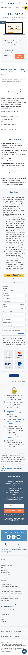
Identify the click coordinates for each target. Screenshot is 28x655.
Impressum (9, 631)
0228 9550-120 (6, 549)
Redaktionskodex (5, 612)
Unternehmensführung (6, 575)
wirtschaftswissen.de (6, 7)
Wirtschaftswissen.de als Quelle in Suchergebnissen (9, 599)
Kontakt (3, 616)
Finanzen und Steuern (6, 563)
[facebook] (9, 537)
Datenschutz (4, 570)
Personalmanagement (6, 565)
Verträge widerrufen (17, 633)
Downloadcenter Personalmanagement (10, 589)
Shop (2, 619)
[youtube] (18, 537)
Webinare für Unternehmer (7, 596)
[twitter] (14, 537)
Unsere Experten (5, 614)
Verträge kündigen (5, 633)
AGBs (2, 631)
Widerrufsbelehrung (6, 629)
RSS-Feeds (3, 621)
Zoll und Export (5, 572)
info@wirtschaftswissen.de (19, 549)
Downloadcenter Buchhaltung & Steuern (11, 591)
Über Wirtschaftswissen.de (7, 609)
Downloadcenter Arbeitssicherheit (9, 586)
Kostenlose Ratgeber (6, 584)
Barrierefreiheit (18, 631)
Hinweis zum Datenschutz (16, 520)
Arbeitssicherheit (5, 567)
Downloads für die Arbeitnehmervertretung (11, 593)
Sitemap (17, 636)
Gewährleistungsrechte (6, 636)
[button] (26, 8)
